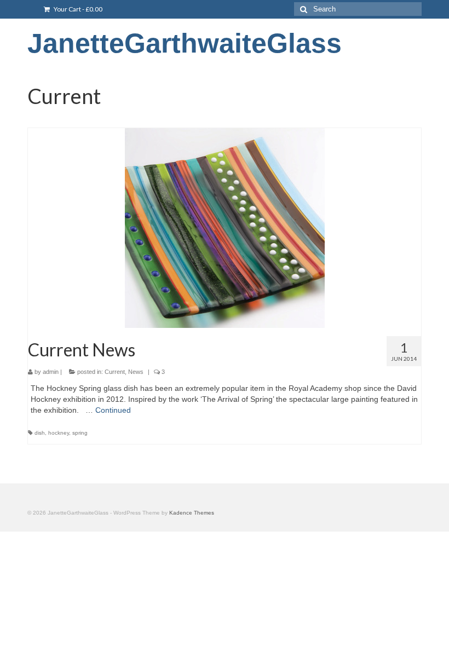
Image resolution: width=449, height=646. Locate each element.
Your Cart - (77, 9)
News (135, 371)
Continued (113, 410)
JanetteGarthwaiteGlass (184, 43)
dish (39, 433)
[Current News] (224, 228)
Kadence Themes (191, 513)
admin (51, 371)
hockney (58, 433)
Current (115, 371)
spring (80, 433)
